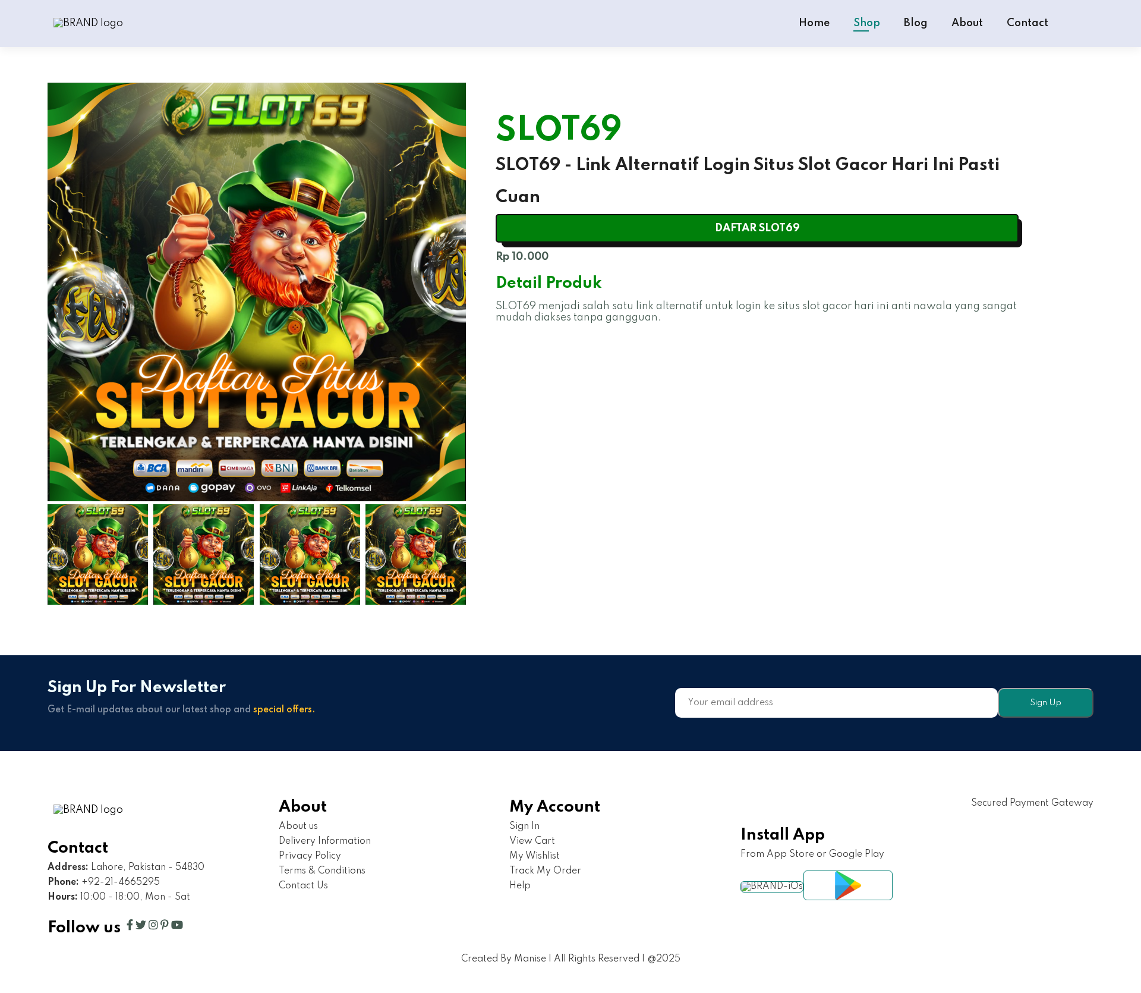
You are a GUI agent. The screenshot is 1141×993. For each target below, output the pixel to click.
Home (814, 23)
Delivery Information (325, 841)
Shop (866, 23)
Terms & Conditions (322, 871)
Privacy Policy (310, 856)
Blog (916, 23)
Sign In (524, 826)
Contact (1027, 23)
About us (298, 826)
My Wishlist (534, 856)
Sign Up (1045, 703)
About (967, 23)
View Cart (532, 841)
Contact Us (303, 886)
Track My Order (545, 871)
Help (520, 886)
